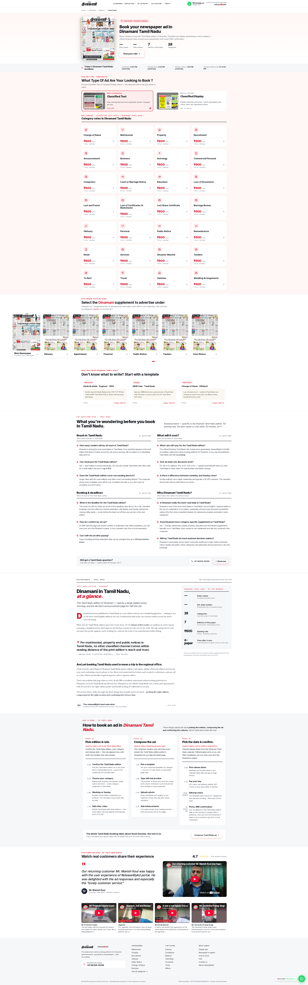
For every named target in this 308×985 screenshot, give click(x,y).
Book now (222, 561)
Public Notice (137, 962)
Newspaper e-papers (207, 953)
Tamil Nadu (169, 959)
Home (83, 10)
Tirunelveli (169, 962)
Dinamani (92, 10)
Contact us (203, 962)
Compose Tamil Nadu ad (205, 835)
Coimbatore (169, 953)
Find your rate (130, 54)
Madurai (168, 956)
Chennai (168, 949)
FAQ (200, 959)
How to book (204, 956)
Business (135, 968)
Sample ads (203, 949)
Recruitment (136, 956)
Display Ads (129, 3)
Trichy (167, 965)
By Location (156, 3)
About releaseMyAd (206, 965)
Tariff (167, 3)
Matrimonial (136, 949)
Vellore (168, 968)
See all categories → (140, 971)
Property (135, 953)
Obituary (135, 959)
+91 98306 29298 (201, 561)
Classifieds (118, 3)
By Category (143, 3)
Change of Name (138, 965)
